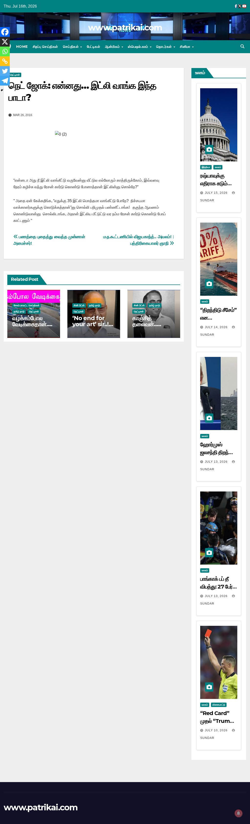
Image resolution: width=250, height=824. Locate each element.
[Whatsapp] (5, 51)
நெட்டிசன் (15, 74)
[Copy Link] (5, 61)
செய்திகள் (71, 46)
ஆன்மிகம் (113, 46)
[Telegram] (5, 81)
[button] (242, 46)
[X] (5, 42)
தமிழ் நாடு (19, 311)
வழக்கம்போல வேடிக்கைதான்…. (32, 321)
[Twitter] (5, 71)
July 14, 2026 (217, 327)
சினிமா (185, 46)
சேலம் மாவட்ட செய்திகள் (26, 305)
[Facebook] (5, 32)
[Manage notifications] (238, 813)
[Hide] (2, 90)
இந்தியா (206, 167)
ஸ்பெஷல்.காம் (138, 46)
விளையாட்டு (218, 704)
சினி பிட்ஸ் (79, 305)
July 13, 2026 (217, 461)
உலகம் (218, 167)
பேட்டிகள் (93, 46)
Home (22, 46)
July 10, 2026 (217, 730)
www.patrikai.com (125, 27)
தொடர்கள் (164, 46)
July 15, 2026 (217, 193)
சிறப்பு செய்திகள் (45, 46)
